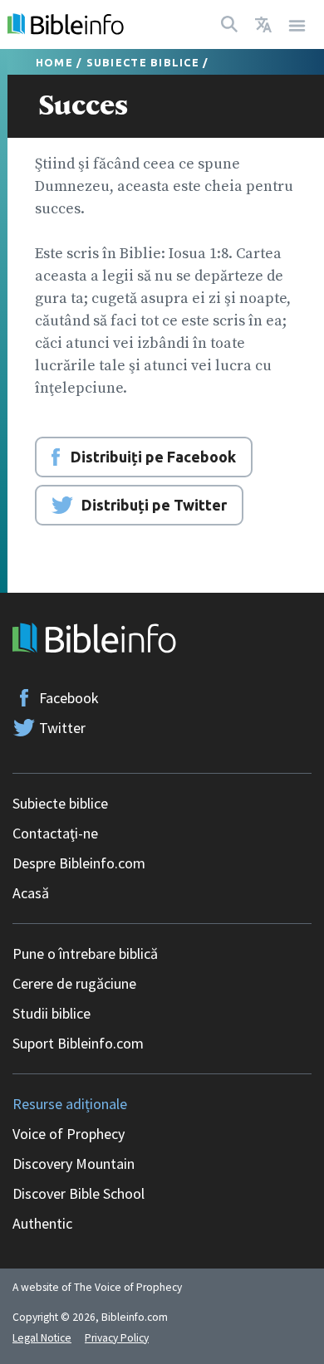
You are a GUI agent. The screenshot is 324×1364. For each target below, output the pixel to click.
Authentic (42, 1223)
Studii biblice (51, 1013)
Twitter (62, 727)
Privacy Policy (117, 1338)
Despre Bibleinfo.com (78, 863)
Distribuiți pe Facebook (153, 456)
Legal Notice (41, 1338)
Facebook (69, 697)
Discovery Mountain (73, 1163)
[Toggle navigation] (297, 24)
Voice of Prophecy (68, 1133)
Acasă (30, 892)
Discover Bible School (78, 1193)
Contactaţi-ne (55, 833)
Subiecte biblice (142, 62)
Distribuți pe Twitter (154, 504)
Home (54, 62)
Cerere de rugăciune (74, 983)
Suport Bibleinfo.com (78, 1043)
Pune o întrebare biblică (85, 953)
